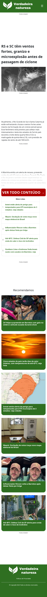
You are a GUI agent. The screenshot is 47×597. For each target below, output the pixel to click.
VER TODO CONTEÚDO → (23, 192)
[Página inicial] (23, 570)
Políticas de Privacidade (23, 579)
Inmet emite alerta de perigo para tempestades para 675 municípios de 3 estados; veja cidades (21, 207)
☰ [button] (42, 6)
